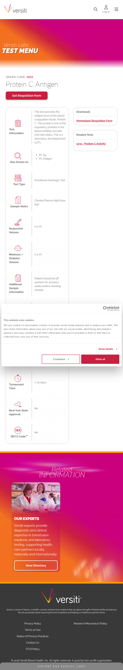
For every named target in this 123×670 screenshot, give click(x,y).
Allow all (100, 359)
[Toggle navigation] (116, 9)
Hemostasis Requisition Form (94, 120)
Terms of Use (33, 629)
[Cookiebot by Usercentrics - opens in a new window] (105, 308)
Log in (106, 11)
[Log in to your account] (106, 7)
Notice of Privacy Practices (33, 636)
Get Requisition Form (26, 95)
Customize (59, 359)
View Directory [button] (36, 565)
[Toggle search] (96, 9)
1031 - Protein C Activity (91, 143)
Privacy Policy (32, 623)
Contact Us (32, 642)
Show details (105, 349)
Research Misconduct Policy (90, 623)
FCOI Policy (33, 649)
